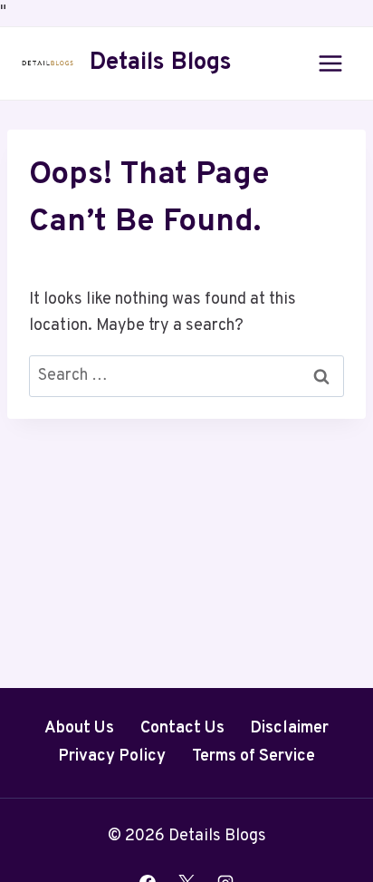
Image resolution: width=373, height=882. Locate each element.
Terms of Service (253, 756)
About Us (79, 728)
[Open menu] (330, 63)
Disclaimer (289, 728)
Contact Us (182, 728)
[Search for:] (186, 375)
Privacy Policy (112, 756)
